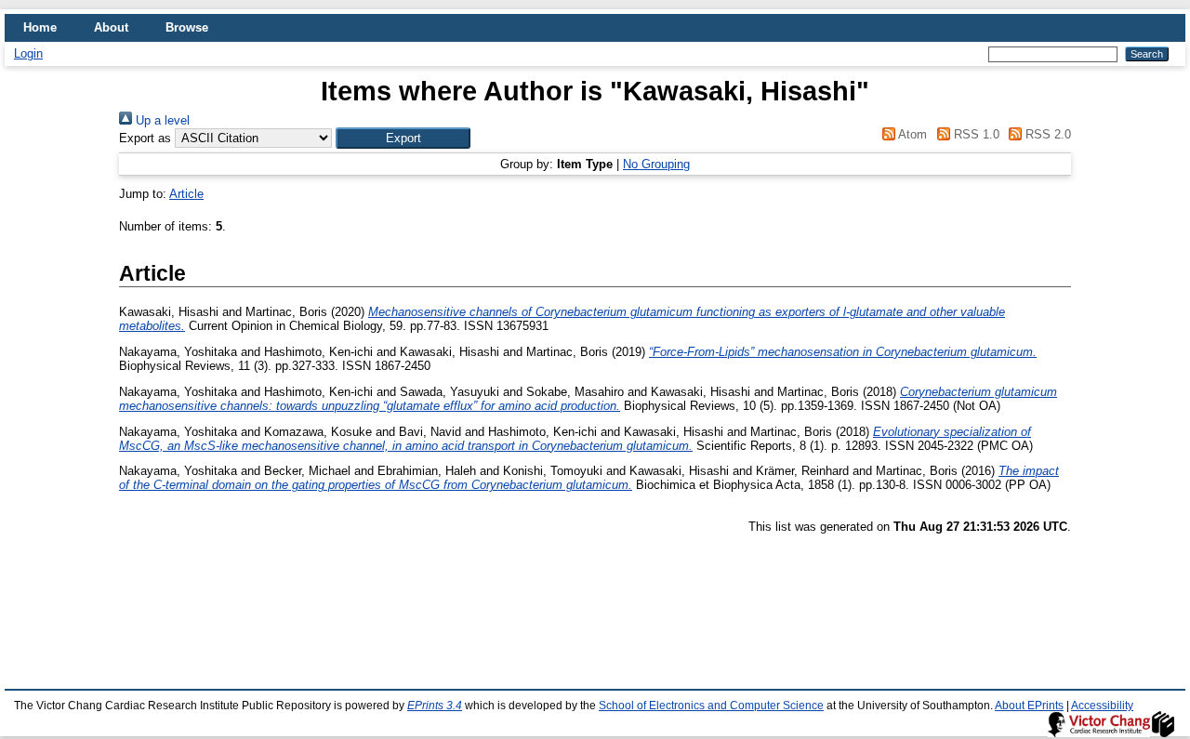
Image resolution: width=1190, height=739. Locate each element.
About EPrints (1029, 705)
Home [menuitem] (40, 27)
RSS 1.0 (974, 134)
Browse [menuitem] (186, 27)
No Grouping (656, 164)
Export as (145, 138)
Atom (911, 134)
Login (28, 53)
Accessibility (1102, 705)
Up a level (161, 120)
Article (186, 194)
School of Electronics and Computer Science (711, 705)
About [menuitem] (111, 27)
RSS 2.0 (1046, 134)
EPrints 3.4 (434, 705)
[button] (403, 138)
